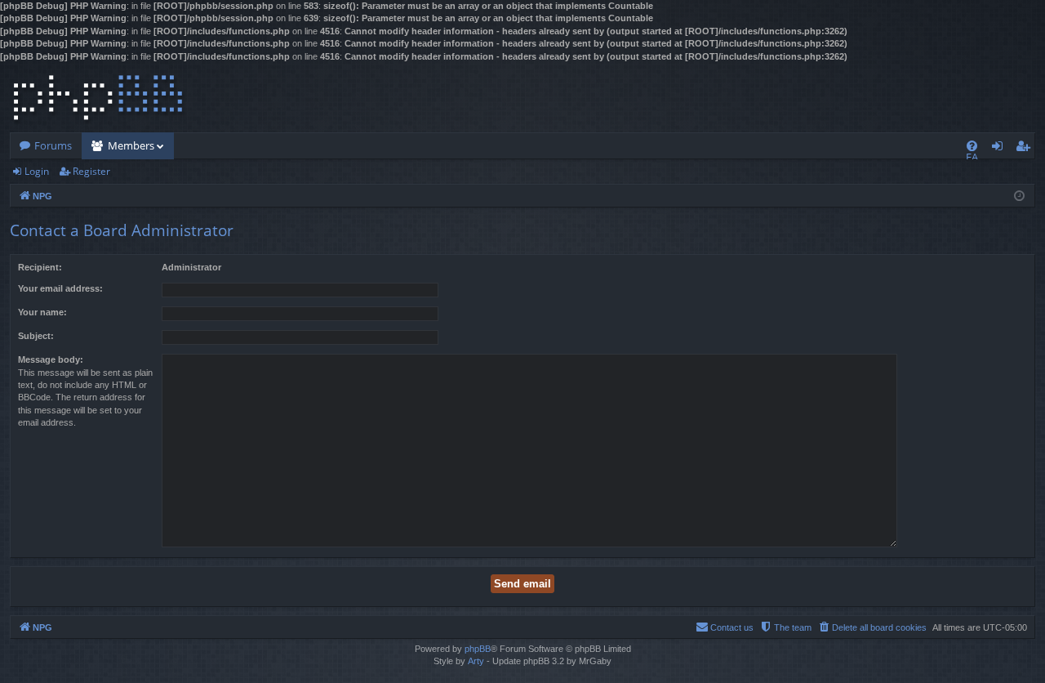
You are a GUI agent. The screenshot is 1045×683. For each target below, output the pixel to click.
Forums (53, 145)
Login (36, 171)
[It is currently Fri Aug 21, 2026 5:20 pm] (1019, 195)
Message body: (50, 359)
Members (131, 145)
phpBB (478, 649)
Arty (476, 661)
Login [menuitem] (1000, 148)
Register (91, 171)
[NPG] (98, 97)
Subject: (36, 336)
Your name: (42, 312)
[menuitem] (972, 145)
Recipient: (40, 267)
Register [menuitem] (1026, 148)
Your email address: (60, 288)
